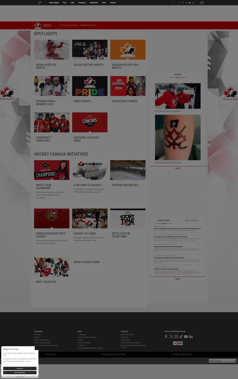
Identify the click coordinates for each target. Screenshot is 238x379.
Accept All (20, 368)
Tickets (113, 3)
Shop (104, 3)
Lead (72, 3)
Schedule (82, 3)
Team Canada (54, 3)
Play (64, 3)
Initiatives (94, 3)
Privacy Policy (20, 377)
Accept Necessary (19, 372)
